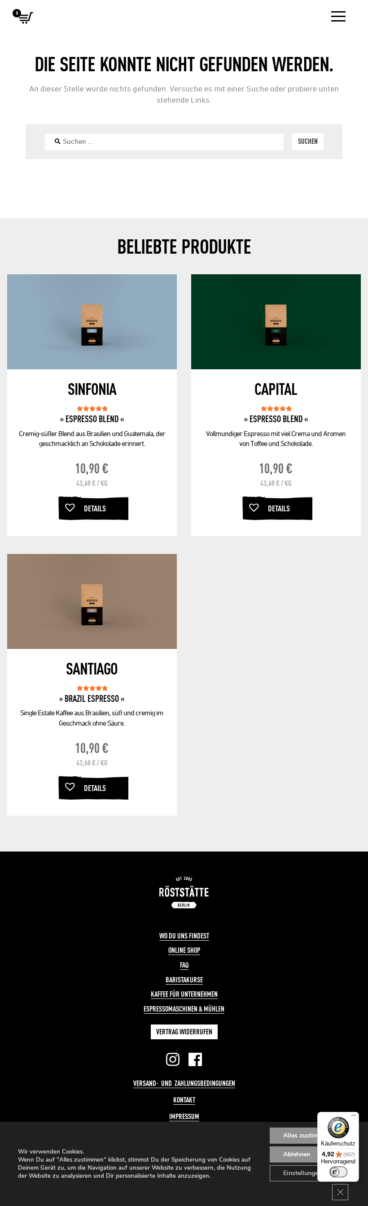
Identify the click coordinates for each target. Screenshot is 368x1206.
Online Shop (184, 950)
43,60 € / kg (92, 483)
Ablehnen (296, 1154)
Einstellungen (302, 1173)
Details (95, 508)
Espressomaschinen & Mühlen (184, 1009)
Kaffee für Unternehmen (184, 994)
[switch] (338, 1172)
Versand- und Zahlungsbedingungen (184, 1083)
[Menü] (353, 1117)
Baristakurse (184, 980)
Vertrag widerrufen (184, 1032)
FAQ (184, 965)
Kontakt (184, 1100)
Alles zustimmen (307, 1135)
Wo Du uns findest (184, 936)
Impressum (184, 1116)
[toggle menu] (338, 16)
